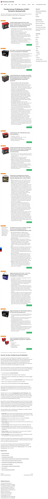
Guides (16, 4)
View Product (29, 44)
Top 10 (19, 4)
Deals (12, 4)
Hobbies (37, 52)
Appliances (38, 46)
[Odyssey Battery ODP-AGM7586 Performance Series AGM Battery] (5, 135)
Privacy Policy (38, 12)
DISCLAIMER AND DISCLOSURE (41, 4)
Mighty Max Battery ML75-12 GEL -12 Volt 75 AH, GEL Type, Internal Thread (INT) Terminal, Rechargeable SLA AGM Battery (20, 275)
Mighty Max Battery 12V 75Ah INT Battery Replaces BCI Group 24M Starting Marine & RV (21, 311)
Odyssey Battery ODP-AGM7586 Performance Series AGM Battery (20, 133)
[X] (1, 249)
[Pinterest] (1, 251)
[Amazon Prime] (30, 125)
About (37, 14)
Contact (37, 16)
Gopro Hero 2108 (39, 25)
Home (2, 4)
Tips (37, 48)
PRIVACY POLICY (39, 59)
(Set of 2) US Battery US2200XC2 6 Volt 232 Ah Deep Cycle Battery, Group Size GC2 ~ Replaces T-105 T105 (21, 339)
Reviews (5, 4)
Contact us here (21, 446)
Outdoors (38, 54)
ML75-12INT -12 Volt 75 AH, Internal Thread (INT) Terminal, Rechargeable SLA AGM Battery (20, 51)
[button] (30, 4)
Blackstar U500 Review (40, 23)
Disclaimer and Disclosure (41, 11)
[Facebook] (1, 248)
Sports (37, 50)
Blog (9, 4)
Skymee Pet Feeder (39, 21)
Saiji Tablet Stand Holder (41, 27)
